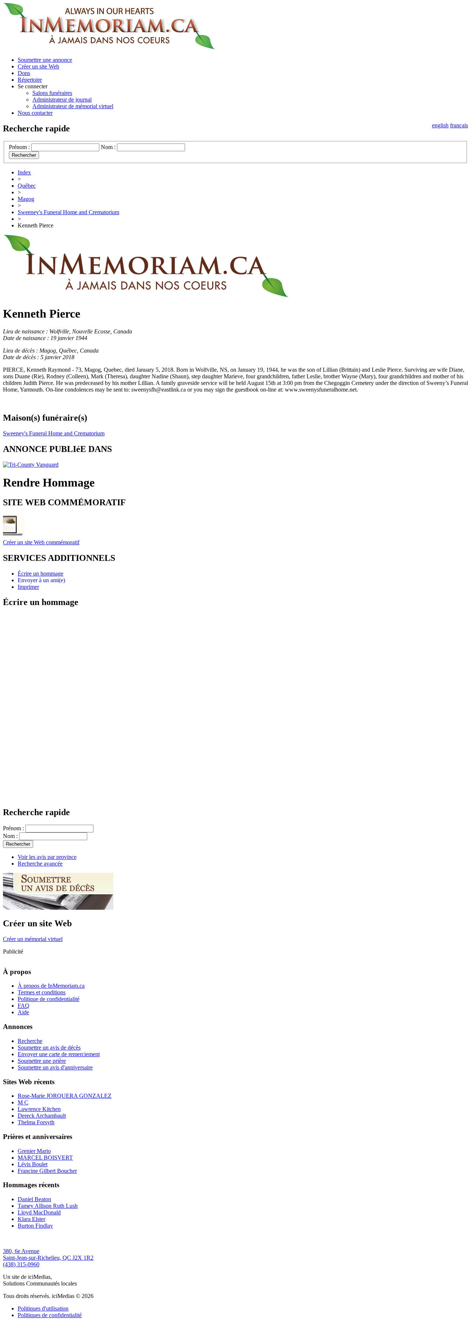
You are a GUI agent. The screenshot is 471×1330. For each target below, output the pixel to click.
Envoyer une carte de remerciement (59, 1054)
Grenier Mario (34, 1151)
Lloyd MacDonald (39, 1212)
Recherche (30, 1041)
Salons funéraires (52, 93)
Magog (26, 199)
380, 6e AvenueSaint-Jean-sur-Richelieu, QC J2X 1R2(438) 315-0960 (48, 1257)
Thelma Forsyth (36, 1122)
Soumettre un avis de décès (49, 1047)
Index (24, 172)
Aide (23, 1012)
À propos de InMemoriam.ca (51, 986)
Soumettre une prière (42, 1061)
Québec (27, 186)
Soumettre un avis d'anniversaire (55, 1067)
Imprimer (28, 587)
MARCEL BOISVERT (45, 1157)
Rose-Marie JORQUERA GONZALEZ (64, 1096)
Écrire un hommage (40, 573)
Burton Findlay (35, 1226)
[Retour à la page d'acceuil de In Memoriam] (109, 47)
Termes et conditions (41, 992)
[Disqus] (235, 707)
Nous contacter (35, 113)
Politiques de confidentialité (50, 1315)
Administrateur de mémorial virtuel (72, 106)
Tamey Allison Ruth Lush (48, 1206)
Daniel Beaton (34, 1199)
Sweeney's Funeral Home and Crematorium (68, 212)
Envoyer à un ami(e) (41, 580)
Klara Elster (31, 1219)
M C (23, 1102)
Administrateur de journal (62, 99)
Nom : (108, 147)
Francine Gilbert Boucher (47, 1171)
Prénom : (19, 147)
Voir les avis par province (47, 857)
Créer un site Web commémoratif (41, 542)
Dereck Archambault (42, 1116)
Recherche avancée (40, 863)
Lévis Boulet (32, 1164)
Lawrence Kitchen (39, 1109)
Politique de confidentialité (48, 999)
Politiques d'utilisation (43, 1308)
